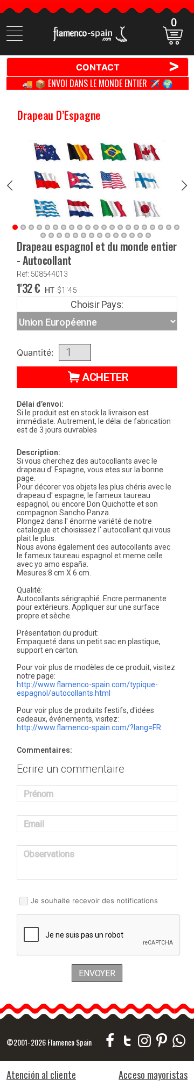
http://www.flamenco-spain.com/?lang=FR (89, 727)
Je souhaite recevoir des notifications (94, 900)
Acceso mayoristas (153, 1075)
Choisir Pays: (97, 304)
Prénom (38, 794)
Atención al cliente (41, 1075)
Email (34, 824)
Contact (128, 66)
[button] (97, 377)
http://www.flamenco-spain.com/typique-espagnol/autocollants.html (87, 688)
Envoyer (97, 973)
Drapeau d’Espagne (59, 115)
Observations (49, 854)
